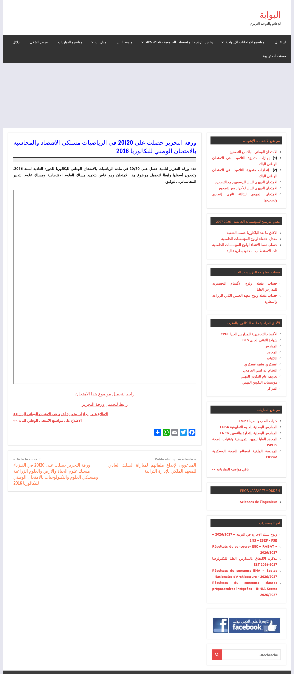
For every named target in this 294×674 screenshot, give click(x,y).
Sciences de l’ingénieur (258, 501)
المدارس (271, 346)
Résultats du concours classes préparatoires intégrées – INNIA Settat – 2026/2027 (244, 588)
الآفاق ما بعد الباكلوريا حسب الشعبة (252, 232)
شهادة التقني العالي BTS (259, 340)
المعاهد (272, 352)
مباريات (100, 42)
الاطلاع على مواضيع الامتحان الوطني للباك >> (47, 420)
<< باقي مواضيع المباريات (230, 469)
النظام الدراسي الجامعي (260, 370)
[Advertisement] (147, 95)
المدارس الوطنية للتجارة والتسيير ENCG (248, 433)
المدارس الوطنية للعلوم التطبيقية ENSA (248, 427)
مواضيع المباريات (70, 42)
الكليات (272, 358)
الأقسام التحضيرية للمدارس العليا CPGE (249, 334)
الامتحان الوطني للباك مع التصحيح (253, 151)
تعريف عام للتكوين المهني (259, 376)
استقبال (280, 42)
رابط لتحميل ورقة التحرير (105, 404)
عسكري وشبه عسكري (260, 364)
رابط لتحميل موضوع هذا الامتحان (105, 394)
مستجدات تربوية (274, 55)
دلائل (16, 42)
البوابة (270, 14)
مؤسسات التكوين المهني (259, 382)
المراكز (272, 388)
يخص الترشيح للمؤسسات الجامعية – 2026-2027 (179, 42)
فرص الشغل (39, 42)
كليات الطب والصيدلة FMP (258, 421)
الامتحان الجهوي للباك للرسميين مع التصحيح (246, 182)
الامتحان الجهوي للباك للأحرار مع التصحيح (248, 188)
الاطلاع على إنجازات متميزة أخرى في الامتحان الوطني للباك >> (60, 414)
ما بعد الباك (125, 42)
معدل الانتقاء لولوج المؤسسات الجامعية (249, 238)
